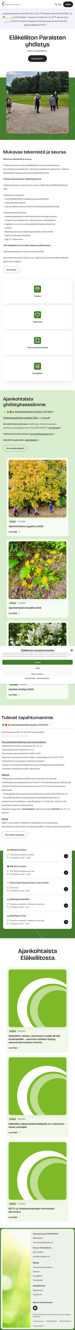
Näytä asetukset (37, 674)
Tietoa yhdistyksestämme (42, 1267)
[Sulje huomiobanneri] (71, 13)
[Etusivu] (11, 4)
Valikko (68, 4)
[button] (72, 650)
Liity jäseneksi (36, 59)
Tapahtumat (37, 1294)
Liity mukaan (11, 270)
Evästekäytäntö (30, 678)
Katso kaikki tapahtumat (15, 835)
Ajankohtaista (38, 1290)
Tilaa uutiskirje (38, 1326)
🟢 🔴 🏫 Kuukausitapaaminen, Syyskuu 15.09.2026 (29, 411)
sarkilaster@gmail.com (41, 1256)
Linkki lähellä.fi (31, 440)
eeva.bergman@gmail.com (43, 1242)
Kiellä (38, 668)
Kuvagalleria (37, 1276)
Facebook (35, 1308)
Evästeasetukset (38, 1321)
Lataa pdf (45, 418)
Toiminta (36, 1271)
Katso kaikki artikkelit (15, 448)
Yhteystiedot (38, 1280)
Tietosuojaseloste (65, 1321)
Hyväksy (37, 662)
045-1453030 (38, 1252)
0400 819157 (38, 1238)
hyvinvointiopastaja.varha (41, 434)
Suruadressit (54, 428)
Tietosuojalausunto (42, 678)
